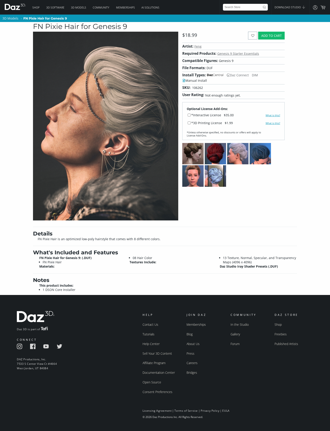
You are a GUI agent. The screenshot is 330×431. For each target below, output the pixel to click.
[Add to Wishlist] (252, 36)
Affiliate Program (154, 363)
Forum (235, 344)
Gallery (235, 334)
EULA (225, 411)
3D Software (55, 7)
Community (101, 7)
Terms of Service (186, 411)
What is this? (273, 115)
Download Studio (288, 7)
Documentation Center (159, 372)
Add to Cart (271, 35)
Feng (198, 46)
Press (190, 353)
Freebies (281, 334)
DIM (255, 75)
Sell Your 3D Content (157, 353)
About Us (193, 344)
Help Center (151, 344)
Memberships (125, 7)
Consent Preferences (157, 392)
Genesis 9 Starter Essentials (238, 53)
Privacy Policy (210, 411)
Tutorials (148, 334)
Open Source (152, 382)
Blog (190, 334)
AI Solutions (150, 7)
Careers (192, 363)
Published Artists (286, 344)
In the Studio (240, 324)
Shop (36, 7)
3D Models (78, 7)
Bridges (192, 372)
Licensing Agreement (157, 411)
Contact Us (150, 324)
